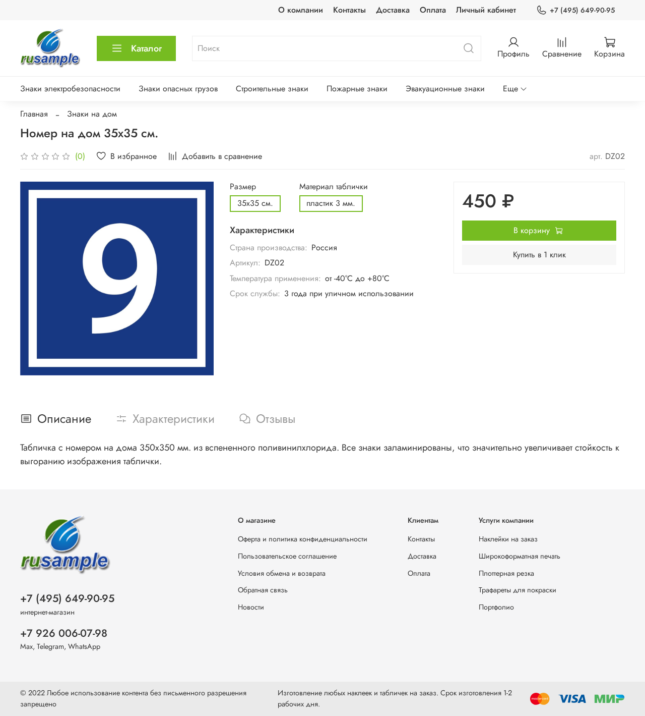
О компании (300, 10)
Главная (34, 114)
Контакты (349, 10)
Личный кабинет (486, 10)
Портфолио (496, 607)
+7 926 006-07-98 (63, 633)
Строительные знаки (272, 88)
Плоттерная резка (506, 573)
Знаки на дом (92, 114)
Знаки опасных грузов (178, 88)
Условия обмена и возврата (282, 573)
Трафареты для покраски (517, 590)
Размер (243, 186)
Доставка (393, 10)
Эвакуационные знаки (445, 88)
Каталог (146, 48)
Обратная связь (263, 590)
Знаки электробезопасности (70, 88)
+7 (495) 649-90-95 (582, 10)
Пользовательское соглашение (287, 556)
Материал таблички (333, 186)
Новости (251, 607)
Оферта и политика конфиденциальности (302, 539)
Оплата (433, 10)
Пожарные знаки (357, 88)
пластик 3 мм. (330, 203)
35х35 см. (255, 203)
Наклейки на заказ (508, 539)
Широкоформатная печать (519, 556)
